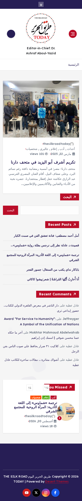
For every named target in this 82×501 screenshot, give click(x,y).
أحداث (71, 149)
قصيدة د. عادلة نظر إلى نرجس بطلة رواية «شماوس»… (45, 245)
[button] (46, 387)
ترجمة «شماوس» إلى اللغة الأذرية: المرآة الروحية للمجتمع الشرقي (39, 407)
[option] (44, 412)
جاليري (44, 149)
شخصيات (31, 149)
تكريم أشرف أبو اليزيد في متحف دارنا (43, 162)
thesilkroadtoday (56, 144)
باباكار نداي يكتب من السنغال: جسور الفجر (52, 269)
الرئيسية (73, 64)
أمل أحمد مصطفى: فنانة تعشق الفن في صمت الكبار (46, 236)
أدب (62, 149)
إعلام (54, 149)
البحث (67, 197)
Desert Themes (57, 480)
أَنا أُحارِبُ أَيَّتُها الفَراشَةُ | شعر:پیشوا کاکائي (53, 279)
